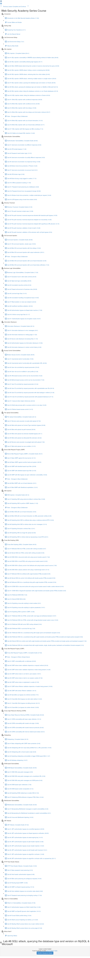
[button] (1, 1)
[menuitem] (1, 4)
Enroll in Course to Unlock (45, 953)
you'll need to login (52, 951)
